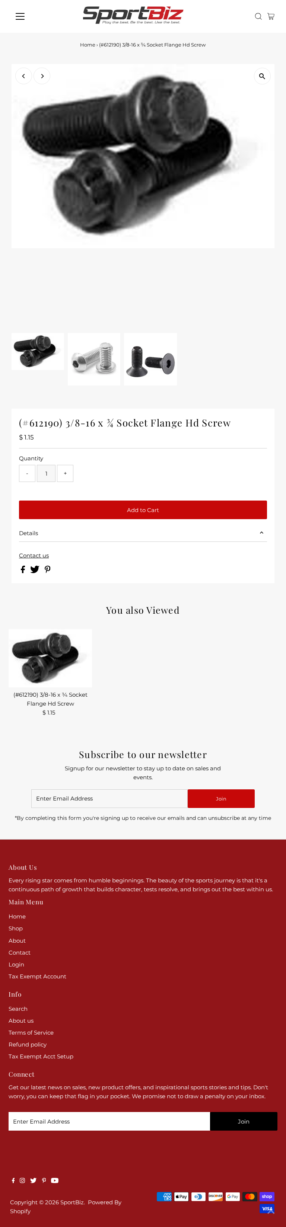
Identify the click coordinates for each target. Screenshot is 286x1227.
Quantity (31, 458)
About (17, 940)
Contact (20, 952)
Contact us (34, 555)
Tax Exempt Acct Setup (41, 1056)
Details (28, 533)
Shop (16, 928)
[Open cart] (270, 16)
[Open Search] (258, 16)
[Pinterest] (44, 1181)
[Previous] (23, 76)
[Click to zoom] (262, 76)
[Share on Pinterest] (48, 571)
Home (87, 45)
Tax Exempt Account (37, 976)
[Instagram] (22, 1181)
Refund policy (28, 1044)
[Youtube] (54, 1181)
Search (18, 1008)
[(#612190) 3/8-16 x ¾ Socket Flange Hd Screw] (50, 658)
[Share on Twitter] (35, 571)
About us (21, 1020)
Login (16, 964)
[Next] (42, 76)
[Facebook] (13, 1181)
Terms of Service (31, 1032)
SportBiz (72, 1202)
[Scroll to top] (271, 1212)
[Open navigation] (42, 16)
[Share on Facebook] (23, 571)
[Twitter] (33, 1181)
